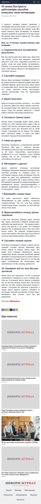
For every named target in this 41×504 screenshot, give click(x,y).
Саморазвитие (21, 495)
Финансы (33, 495)
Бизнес (9, 490)
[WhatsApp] (16, 310)
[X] (11, 310)
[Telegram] (8, 310)
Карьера (18, 490)
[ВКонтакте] (2, 310)
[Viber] (14, 310)
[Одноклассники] (5, 310)
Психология (8, 495)
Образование (30, 490)
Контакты (20, 500)
